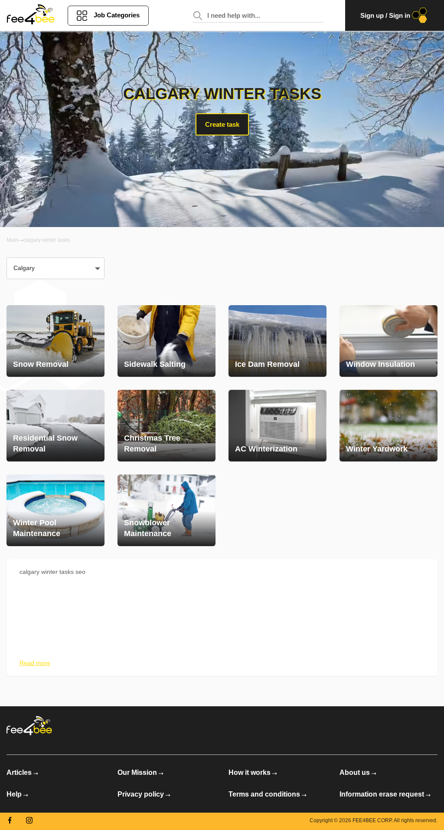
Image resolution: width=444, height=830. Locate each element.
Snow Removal (41, 364)
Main (12, 240)
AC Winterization (266, 449)
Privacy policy (141, 794)
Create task (222, 124)
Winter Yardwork (377, 449)
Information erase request (382, 794)
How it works (250, 772)
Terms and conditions (264, 794)
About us (355, 772)
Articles (19, 772)
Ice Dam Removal (267, 364)
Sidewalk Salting (155, 364)
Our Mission (137, 772)
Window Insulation (380, 364)
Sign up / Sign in (385, 15)
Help (14, 794)
